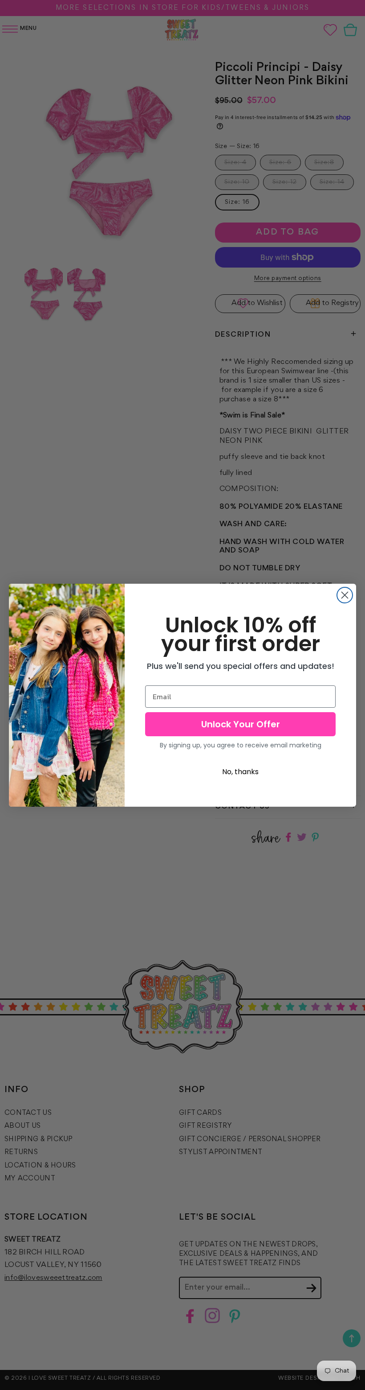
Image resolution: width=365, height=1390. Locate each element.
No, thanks (240, 772)
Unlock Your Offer (240, 724)
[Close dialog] (345, 595)
